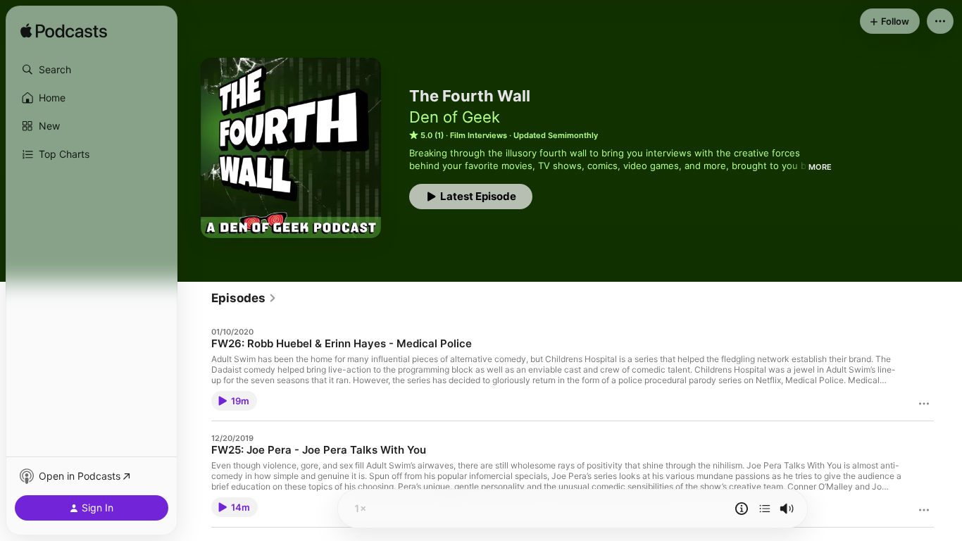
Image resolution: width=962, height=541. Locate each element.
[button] (91, 70)
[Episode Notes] (741, 508)
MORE (820, 167)
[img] (63, 32)
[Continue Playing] (764, 508)
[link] (244, 298)
